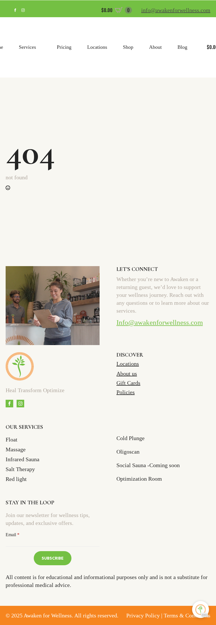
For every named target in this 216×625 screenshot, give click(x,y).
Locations (97, 47)
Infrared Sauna (22, 459)
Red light (16, 479)
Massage (16, 449)
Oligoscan (128, 452)
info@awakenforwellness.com (175, 10)
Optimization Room (139, 479)
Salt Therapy (20, 469)
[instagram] (23, 10)
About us (126, 373)
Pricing (64, 47)
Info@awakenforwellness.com (159, 322)
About (155, 47)
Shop (128, 47)
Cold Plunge (130, 438)
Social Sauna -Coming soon (148, 465)
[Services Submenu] (41, 47)
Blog (182, 47)
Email (12, 535)
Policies (125, 392)
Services (27, 47)
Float (11, 439)
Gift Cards (128, 383)
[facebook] (15, 10)
